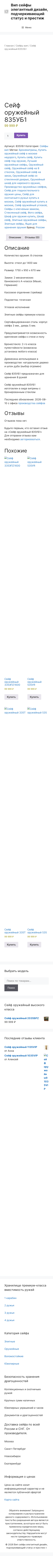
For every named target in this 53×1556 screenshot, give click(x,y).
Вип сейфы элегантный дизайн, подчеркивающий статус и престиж (29, 11)
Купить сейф (25, 157)
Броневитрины (28, 149)
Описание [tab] (15, 237)
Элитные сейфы (14, 223)
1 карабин (10, 1298)
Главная (9, 45)
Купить (21, 135)
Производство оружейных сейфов (25, 186)
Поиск (11, 987)
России (40, 227)
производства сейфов (31, 403)
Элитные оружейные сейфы (29, 220)
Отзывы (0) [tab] (32, 237)
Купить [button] (11, 697)
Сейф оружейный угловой (31, 205)
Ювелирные (11, 1363)
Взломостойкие (13, 1356)
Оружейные (11, 1348)
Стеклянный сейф (15, 212)
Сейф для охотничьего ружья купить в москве (21, 198)
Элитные (9, 1341)
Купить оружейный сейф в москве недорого (25, 153)
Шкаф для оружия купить (19, 216)
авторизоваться (30, 439)
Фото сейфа (35, 212)
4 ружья (9, 1320)
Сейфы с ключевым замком (21, 209)
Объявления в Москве (13, 1554)
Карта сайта (11, 1499)
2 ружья (9, 1305)
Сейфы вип (22, 45)
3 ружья (9, 1312)
